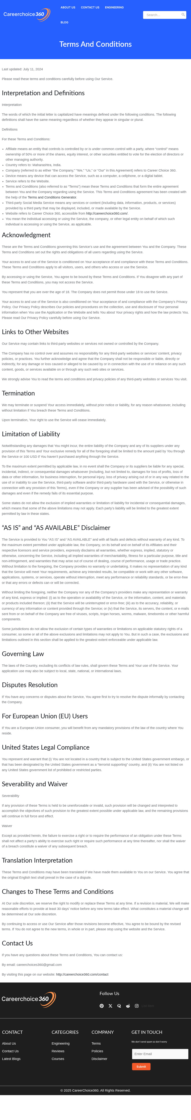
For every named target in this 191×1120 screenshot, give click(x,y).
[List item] (144, 1006)
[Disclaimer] (99, 1058)
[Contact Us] (10, 1051)
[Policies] (97, 1051)
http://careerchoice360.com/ (107, 213)
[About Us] (9, 1043)
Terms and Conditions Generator (52, 197)
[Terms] (96, 1043)
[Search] (183, 15)
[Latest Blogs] (11, 1058)
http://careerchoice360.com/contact (82, 974)
